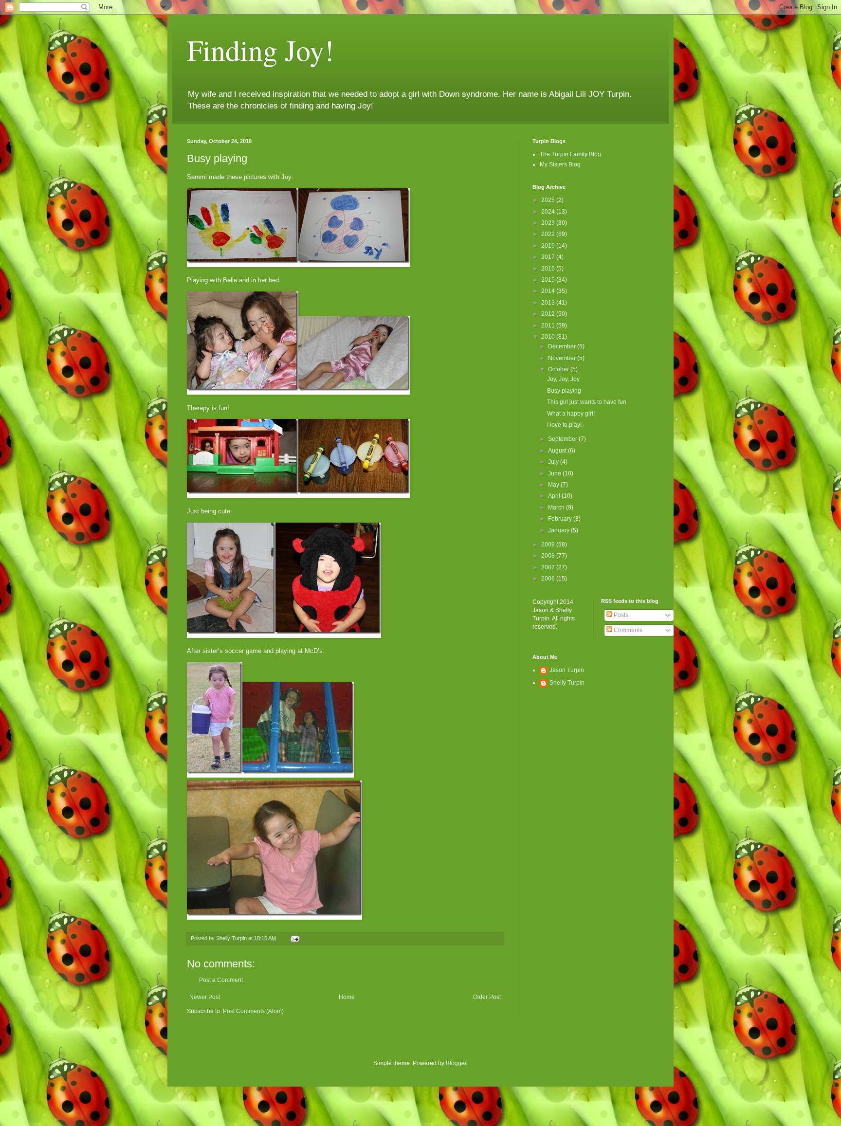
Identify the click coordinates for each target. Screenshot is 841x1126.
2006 (548, 578)
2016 (548, 268)
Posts (620, 615)
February (560, 518)
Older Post (487, 997)
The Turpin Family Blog (570, 154)
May (554, 484)
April (555, 495)
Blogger (456, 1063)
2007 (548, 567)
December (562, 346)
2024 (548, 211)
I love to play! (564, 424)
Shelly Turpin (567, 682)
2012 (548, 313)
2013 (548, 302)
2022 (548, 234)
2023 (548, 222)
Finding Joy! (260, 49)
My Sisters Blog (560, 164)
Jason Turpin (566, 670)
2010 (548, 336)
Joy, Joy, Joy (563, 379)
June (555, 473)
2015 (548, 279)
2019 (548, 245)
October (559, 369)
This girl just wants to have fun (586, 402)
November (562, 358)
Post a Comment (221, 980)
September (563, 439)
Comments (627, 630)
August (558, 450)
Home (347, 997)
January (559, 530)
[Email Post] (294, 938)
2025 (548, 200)
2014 (548, 291)
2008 (548, 555)
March (557, 507)
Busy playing (564, 390)
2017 (548, 257)
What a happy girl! (571, 413)
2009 (548, 544)
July (554, 461)
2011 (548, 325)
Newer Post (204, 997)
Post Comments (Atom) (253, 1011)
